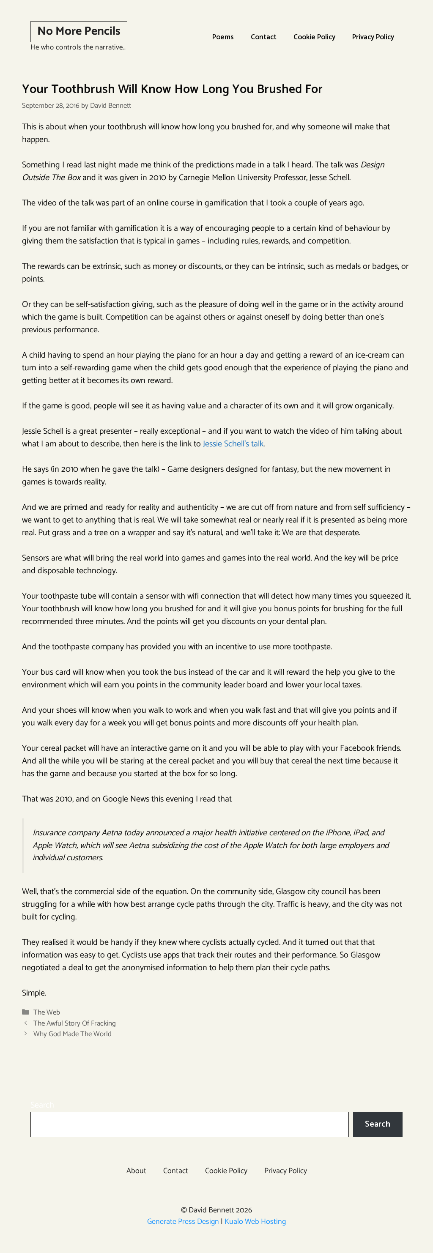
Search (42, 1105)
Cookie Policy (314, 37)
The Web (46, 1012)
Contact (264, 37)
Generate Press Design (183, 1221)
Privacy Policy (373, 37)
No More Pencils (79, 31)
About (136, 1171)
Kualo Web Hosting (255, 1221)
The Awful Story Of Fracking (74, 1023)
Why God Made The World (72, 1034)
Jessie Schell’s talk (233, 444)
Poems (223, 37)
